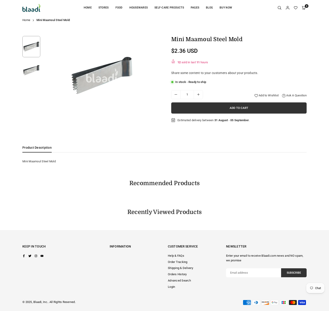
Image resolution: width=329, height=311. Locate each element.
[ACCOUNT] (288, 8)
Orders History (177, 274)
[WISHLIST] (296, 8)
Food (119, 7)
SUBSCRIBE (294, 272)
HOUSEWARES (138, 7)
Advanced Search (179, 280)
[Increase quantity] (198, 94)
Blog (209, 7)
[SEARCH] (280, 8)
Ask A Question (296, 95)
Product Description (37, 147)
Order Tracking (178, 262)
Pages (195, 7)
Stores (103, 7)
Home (88, 7)
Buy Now (226, 7)
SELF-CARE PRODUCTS (169, 7)
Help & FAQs (176, 255)
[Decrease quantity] (175, 94)
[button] (154, 76)
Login (171, 286)
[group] (102, 75)
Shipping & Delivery (180, 268)
